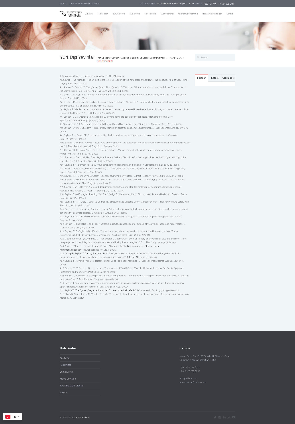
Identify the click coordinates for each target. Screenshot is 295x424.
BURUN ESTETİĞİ (119, 14)
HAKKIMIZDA (103, 14)
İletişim (63, 392)
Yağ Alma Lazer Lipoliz (71, 385)
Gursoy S (89, 253)
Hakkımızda (65, 365)
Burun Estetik (66, 372)
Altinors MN (101, 253)
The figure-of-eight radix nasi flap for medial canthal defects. (105, 290)
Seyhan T (79, 253)
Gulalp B (69, 253)
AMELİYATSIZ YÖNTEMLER (212, 14)
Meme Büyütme (68, 379)
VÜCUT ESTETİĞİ (167, 14)
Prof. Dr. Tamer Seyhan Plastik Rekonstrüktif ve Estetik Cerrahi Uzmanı (131, 58)
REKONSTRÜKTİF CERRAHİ (188, 14)
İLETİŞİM (230, 14)
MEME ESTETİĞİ (150, 14)
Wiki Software (82, 417)
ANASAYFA (89, 14)
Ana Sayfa (64, 358)
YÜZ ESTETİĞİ (135, 14)
